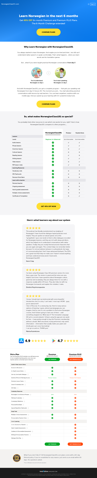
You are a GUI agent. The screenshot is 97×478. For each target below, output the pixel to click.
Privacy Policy (66, 474)
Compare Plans (48, 32)
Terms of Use (73, 474)
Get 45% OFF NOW (48, 206)
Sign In (93, 4)
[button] (88, 4)
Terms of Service (63, 475)
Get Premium (52, 359)
